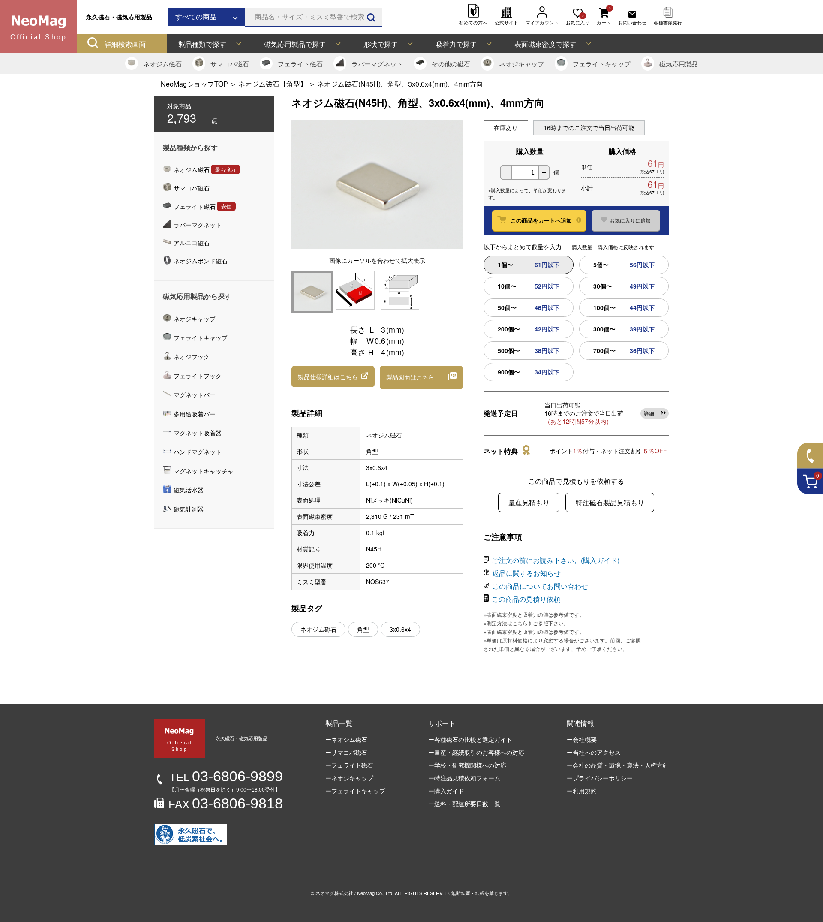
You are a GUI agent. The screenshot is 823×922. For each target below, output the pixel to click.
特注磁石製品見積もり (610, 502)
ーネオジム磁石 (346, 739)
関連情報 (580, 723)
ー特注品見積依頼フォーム (464, 778)
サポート (442, 723)
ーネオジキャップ (349, 778)
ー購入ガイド (446, 790)
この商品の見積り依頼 (526, 599)
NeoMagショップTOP (194, 84)
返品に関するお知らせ (526, 573)
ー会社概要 (582, 739)
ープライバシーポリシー (600, 778)
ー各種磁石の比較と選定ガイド (470, 739)
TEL (226, 777)
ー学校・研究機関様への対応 (467, 765)
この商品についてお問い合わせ (540, 586)
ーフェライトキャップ (355, 790)
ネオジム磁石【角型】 (272, 84)
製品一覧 (339, 723)
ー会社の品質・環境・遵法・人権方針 (618, 765)
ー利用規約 (582, 790)
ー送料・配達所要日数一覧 (464, 803)
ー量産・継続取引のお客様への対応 (476, 752)
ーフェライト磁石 (349, 765)
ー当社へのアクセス (594, 752)
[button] (333, 376)
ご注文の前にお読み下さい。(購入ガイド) (555, 560)
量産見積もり (529, 502)
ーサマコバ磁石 (346, 752)
